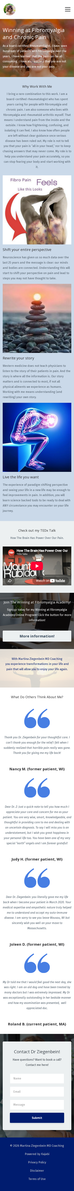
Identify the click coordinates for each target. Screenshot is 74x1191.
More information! (37, 636)
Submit (37, 1118)
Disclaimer (37, 1170)
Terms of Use (37, 1179)
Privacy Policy (37, 1162)
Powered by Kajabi (37, 1154)
